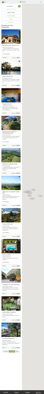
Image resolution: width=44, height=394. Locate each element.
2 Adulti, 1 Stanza (11, 12)
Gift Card (23, 2)
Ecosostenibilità (11, 16)
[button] (33, 189)
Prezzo (11, 19)
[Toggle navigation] (40, 2)
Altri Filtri (11, 22)
